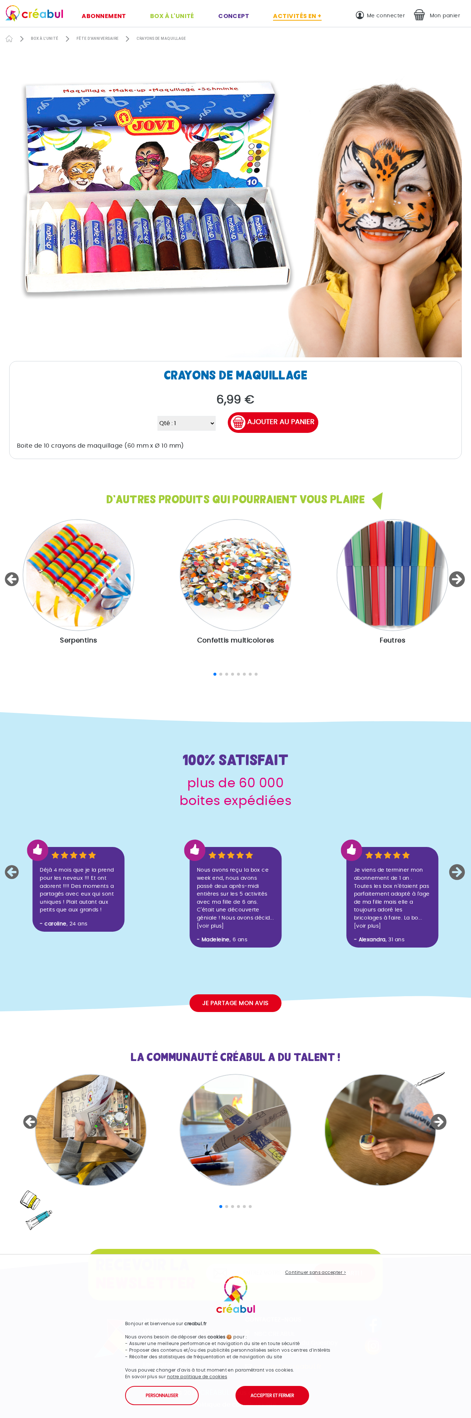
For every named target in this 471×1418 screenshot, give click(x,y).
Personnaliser (162, 1395)
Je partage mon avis (235, 1003)
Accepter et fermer (272, 1395)
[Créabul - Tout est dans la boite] (31, 15)
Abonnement (104, 16)
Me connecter (386, 15)
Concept (233, 16)
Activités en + (297, 16)
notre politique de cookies (197, 1377)
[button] (13, 579)
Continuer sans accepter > (315, 1272)
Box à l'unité (172, 16)
